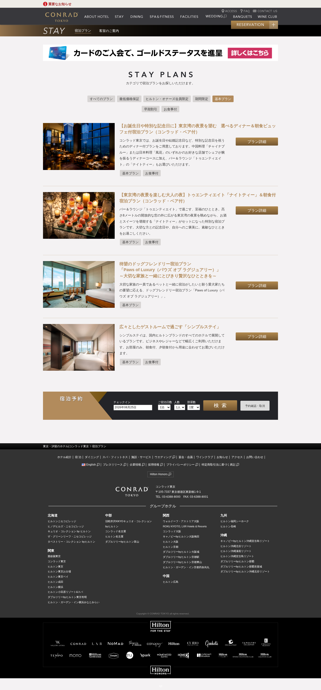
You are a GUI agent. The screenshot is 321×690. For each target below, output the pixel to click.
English (91, 464)
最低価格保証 (129, 99)
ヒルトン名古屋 (114, 536)
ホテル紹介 (64, 457)
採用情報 (153, 464)
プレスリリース (113, 464)
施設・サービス (141, 457)
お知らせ (222, 457)
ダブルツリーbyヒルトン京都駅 (181, 556)
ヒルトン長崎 (228, 526)
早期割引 (150, 109)
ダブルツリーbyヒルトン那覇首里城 (241, 566)
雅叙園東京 (54, 556)
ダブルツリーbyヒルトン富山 (122, 541)
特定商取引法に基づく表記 (218, 464)
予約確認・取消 (255, 406)
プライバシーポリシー (180, 464)
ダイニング (92, 457)
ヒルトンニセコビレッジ (62, 521)
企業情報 (135, 464)
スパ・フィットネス (115, 457)
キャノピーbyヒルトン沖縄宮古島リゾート (245, 541)
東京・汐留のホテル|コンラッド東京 (66, 446)
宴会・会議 (186, 457)
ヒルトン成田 (55, 581)
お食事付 (170, 109)
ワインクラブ (204, 457)
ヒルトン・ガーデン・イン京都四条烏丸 (186, 567)
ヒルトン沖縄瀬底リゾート (235, 551)
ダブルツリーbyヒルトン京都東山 (182, 562)
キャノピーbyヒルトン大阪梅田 (181, 536)
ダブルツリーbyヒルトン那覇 (237, 561)
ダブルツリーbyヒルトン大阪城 (181, 551)
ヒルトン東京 (55, 566)
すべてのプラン (101, 99)
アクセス (237, 457)
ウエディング (163, 457)
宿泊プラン (83, 30)
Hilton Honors (159, 474)
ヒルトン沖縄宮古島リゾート (237, 556)
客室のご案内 (109, 31)
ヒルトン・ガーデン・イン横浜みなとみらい (73, 602)
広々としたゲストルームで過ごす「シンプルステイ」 (170, 326)
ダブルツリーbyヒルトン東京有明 (67, 597)
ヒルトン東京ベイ (58, 576)
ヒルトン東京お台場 (59, 571)
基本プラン (223, 99)
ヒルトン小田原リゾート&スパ (65, 591)
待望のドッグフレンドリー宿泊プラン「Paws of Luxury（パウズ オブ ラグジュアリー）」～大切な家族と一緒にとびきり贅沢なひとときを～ (170, 270)
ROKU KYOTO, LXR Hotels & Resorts (185, 526)
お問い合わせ (254, 457)
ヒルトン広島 (170, 581)
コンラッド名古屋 (115, 531)
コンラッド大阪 (172, 531)
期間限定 (201, 99)
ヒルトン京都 (170, 546)
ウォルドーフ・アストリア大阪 (181, 521)
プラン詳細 (256, 142)
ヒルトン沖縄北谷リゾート (235, 546)
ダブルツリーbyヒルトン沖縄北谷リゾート (245, 571)
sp (160, 686)
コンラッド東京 (57, 561)
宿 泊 (78, 457)
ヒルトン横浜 (55, 587)
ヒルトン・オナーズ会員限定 (167, 99)
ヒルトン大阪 (170, 541)
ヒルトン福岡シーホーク (234, 521)
